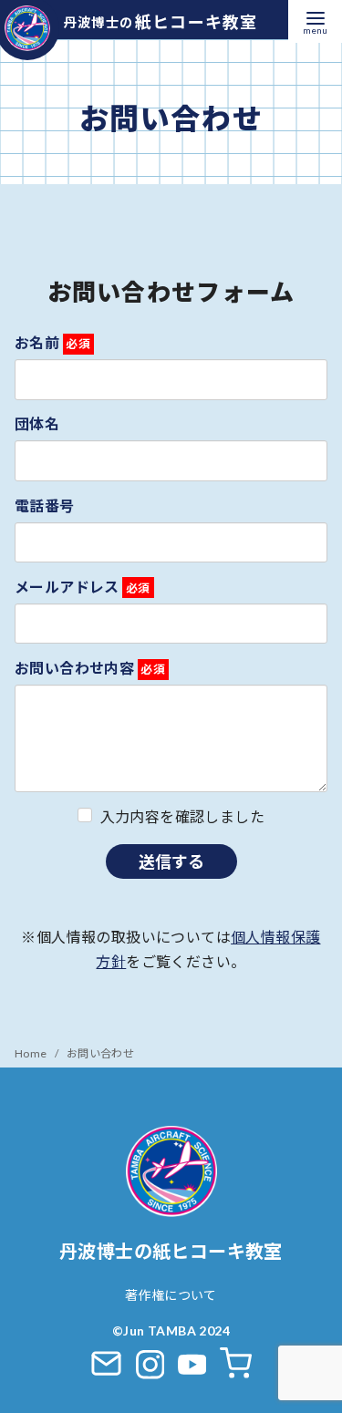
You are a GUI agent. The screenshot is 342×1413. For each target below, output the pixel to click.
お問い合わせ (100, 1053)
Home (32, 1053)
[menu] (315, 21)
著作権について (171, 1295)
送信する (171, 861)
